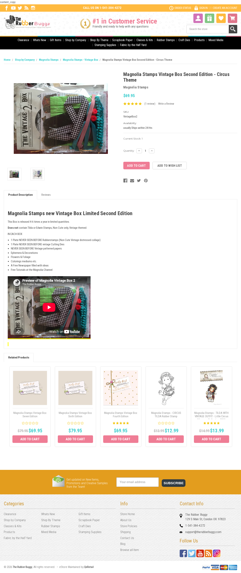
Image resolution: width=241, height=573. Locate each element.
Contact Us (127, 538)
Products (199, 40)
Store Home (127, 514)
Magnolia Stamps (49, 59)
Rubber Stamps (166, 40)
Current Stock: (133, 138)
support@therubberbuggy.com (203, 532)
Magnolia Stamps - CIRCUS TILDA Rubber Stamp (166, 414)
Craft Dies (184, 40)
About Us (126, 520)
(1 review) (149, 103)
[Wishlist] (221, 18)
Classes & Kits (145, 40)
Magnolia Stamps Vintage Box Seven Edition (30, 414)
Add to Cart (30, 439)
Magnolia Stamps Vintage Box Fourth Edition (120, 414)
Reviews (46, 194)
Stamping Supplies (105, 45)
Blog (122, 544)
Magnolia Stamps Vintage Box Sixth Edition (75, 414)
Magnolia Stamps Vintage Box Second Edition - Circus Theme (137, 59)
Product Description (20, 194)
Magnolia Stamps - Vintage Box (80, 59)
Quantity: (128, 150)
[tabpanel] (30, 406)
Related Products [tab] (18, 357)
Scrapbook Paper (122, 40)
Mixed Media (215, 40)
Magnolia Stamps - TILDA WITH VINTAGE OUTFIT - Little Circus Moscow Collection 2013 (211, 416)
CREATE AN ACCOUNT (225, 8)
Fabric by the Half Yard (133, 45)
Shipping (125, 532)
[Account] (198, 18)
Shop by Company (75, 40)
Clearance (23, 40)
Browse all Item (129, 550)
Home (7, 59)
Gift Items (55, 40)
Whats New (39, 40)
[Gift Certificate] (209, 18)
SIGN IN (203, 8)
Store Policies (128, 526)
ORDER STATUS (183, 8)
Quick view (30, 388)
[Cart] (232, 18)
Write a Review (166, 103)
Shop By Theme (99, 40)
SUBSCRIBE (174, 483)
